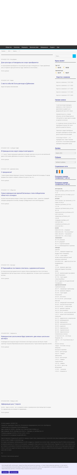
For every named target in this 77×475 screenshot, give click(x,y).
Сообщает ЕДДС (14, 148)
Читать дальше (5, 71)
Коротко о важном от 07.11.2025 (64, 95)
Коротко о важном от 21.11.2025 (64, 85)
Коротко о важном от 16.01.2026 (64, 82)
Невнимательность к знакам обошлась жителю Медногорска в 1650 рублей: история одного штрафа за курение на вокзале (66, 117)
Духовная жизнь (14, 169)
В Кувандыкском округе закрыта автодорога (17, 151)
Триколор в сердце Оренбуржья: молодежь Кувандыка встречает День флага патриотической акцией (66, 132)
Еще (58, 47)
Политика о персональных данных (10, 456)
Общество (9, 47)
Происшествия (34, 47)
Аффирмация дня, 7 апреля (11, 404)
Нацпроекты (13, 333)
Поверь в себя (14, 401)
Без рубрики (13, 59)
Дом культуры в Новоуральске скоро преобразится (19, 62)
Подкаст (52, 47)
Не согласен (14, 472)
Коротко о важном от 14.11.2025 (64, 92)
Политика (16, 47)
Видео (12, 80)
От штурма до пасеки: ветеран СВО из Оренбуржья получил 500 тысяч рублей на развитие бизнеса (66, 125)
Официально (44, 47)
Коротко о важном (63, 77)
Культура (12, 265)
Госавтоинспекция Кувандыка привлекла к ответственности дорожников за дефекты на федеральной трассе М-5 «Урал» (64, 108)
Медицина (25, 47)
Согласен (5, 472)
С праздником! (6, 172)
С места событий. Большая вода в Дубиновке (17, 83)
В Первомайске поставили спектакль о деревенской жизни (23, 268)
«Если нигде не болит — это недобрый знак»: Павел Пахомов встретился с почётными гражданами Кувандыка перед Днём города (65, 140)
